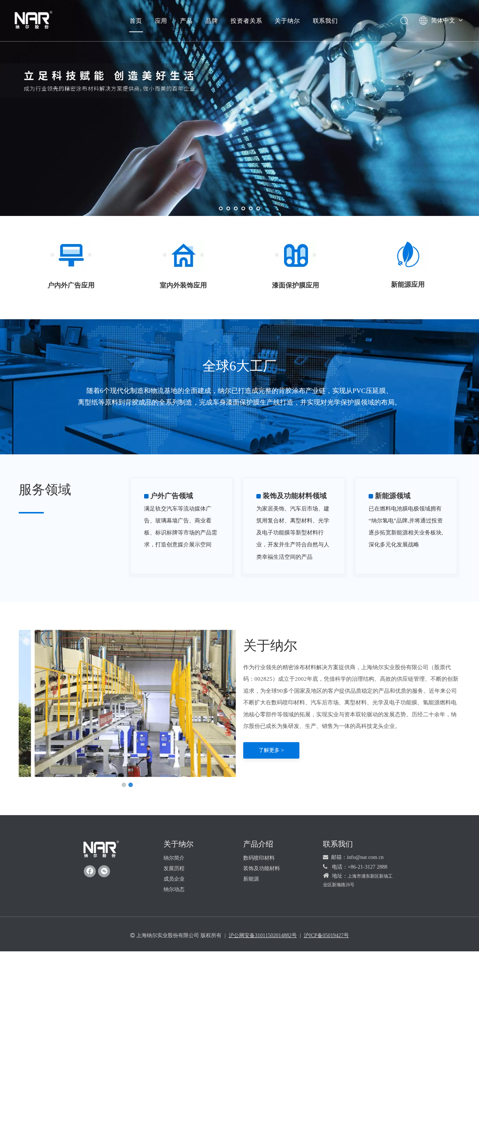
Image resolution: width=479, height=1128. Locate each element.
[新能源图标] (408, 254)
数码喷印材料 (259, 858)
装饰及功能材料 (261, 868)
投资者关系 (246, 20)
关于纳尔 (287, 20)
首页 (135, 20)
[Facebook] (90, 871)
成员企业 (174, 879)
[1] (71, 255)
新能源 (251, 879)
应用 (161, 20)
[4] (295, 255)
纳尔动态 (174, 889)
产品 (186, 20)
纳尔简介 (174, 858)
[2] (183, 255)
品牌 (211, 20)
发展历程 (174, 868)
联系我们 (325, 20)
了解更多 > (271, 750)
